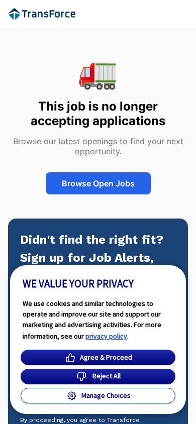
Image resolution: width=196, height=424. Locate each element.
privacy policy (106, 336)
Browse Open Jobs (98, 183)
